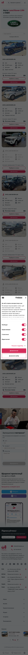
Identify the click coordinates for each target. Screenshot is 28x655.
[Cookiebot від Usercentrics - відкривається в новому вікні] (16, 298)
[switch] (24, 329)
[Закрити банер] (25, 297)
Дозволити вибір (14, 356)
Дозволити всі (14, 350)
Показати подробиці (17, 345)
